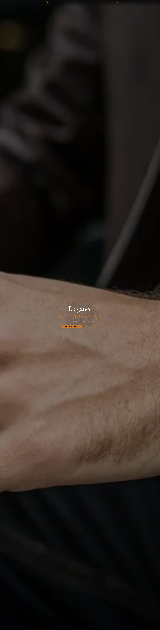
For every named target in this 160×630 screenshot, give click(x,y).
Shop (80, 3)
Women (75, 3)
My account (100, 3)
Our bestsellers (90, 326)
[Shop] (114, 3)
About (85, 3)
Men (70, 3)
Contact (92, 3)
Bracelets (63, 3)
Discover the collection (72, 326)
